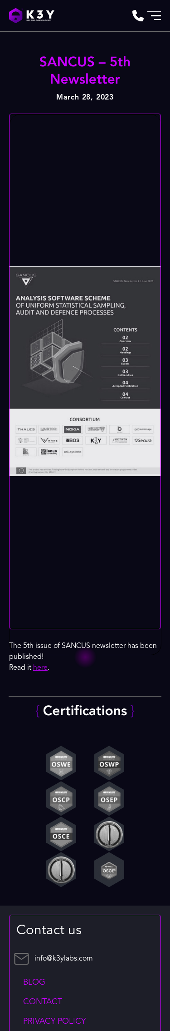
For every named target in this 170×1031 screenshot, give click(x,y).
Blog (34, 982)
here (40, 668)
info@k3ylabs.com (63, 958)
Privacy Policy (54, 1021)
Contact (42, 1002)
